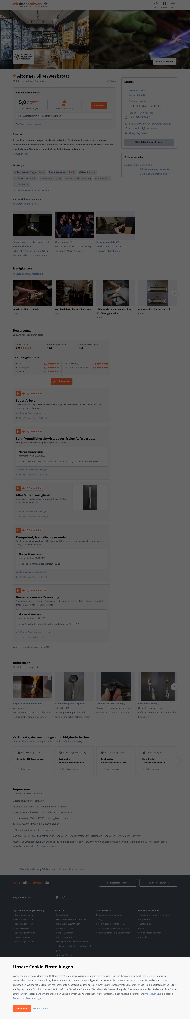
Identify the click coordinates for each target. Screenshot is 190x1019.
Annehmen (22, 1008)
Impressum (150, 993)
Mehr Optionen (41, 1008)
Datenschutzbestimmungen (27, 998)
